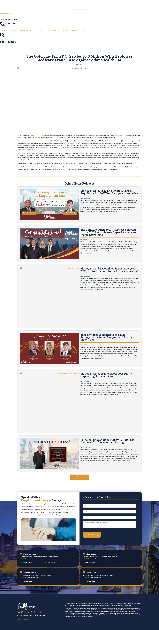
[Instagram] (34, 612)
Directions (23, 558)
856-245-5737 (90, 563)
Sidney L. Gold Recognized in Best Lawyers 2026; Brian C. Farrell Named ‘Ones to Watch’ (109, 269)
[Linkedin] (22, 612)
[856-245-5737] (83, 562)
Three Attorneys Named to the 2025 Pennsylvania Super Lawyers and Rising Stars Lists (106, 337)
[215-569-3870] (45, 562)
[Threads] (40, 612)
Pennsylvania (29, 572)
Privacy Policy (26, 619)
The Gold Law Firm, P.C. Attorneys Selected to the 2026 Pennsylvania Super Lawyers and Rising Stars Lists (109, 232)
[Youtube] (28, 612)
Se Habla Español (5, 13)
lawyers (134, 167)
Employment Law (26, 30)
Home (4, 30)
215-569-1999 (10, 23)
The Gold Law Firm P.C (43, 506)
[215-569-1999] (2, 24)
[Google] (31, 612)
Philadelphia (29, 553)
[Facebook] (19, 612)
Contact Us (84, 30)
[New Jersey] (84, 553)
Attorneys (39, 30)
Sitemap (19, 619)
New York (91, 572)
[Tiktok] (37, 612)
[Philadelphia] (21, 553)
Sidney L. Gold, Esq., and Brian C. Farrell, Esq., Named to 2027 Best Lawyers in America (109, 192)
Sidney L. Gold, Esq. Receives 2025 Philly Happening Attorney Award (106, 375)
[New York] (84, 572)
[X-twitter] (25, 612)
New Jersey (91, 553)
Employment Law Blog (68, 30)
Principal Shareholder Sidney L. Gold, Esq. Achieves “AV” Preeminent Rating (107, 441)
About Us (13, 30)
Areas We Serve (51, 30)
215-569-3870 (52, 562)
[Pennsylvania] (21, 572)
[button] (79, 477)
